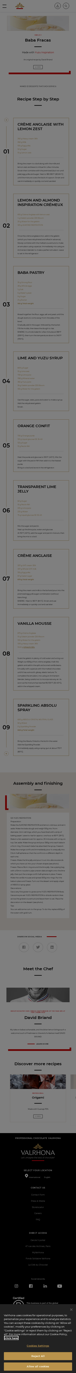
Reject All (37, 1356)
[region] (38, 1338)
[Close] (71, 1309)
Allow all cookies (38, 1366)
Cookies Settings (38, 1345)
